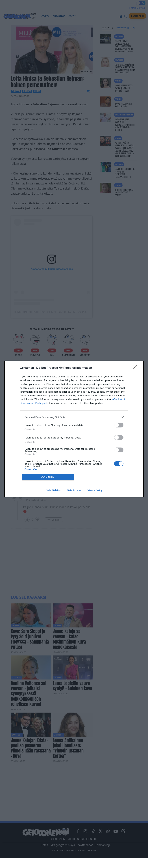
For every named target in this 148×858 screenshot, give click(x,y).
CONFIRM (48, 477)
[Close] (136, 368)
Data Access (74, 490)
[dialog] (74, 429)
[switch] (118, 425)
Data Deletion (53, 490)
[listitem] (74, 417)
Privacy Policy (94, 490)
